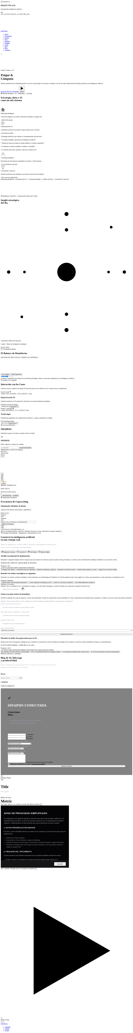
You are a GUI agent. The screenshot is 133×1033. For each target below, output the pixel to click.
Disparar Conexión (66, 766)
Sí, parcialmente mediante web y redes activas (75, 652)
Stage (6, 34)
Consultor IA (22, 552)
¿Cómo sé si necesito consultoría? (63, 582)
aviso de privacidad (38, 764)
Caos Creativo (6, 374)
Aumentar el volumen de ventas (67, 569)
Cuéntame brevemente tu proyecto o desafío (39, 762)
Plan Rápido (33, 552)
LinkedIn (7, 1027)
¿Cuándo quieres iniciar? (18, 746)
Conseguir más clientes (8, 569)
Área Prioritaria (7, 628)
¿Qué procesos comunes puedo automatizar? (14, 582)
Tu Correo (29, 736)
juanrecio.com (41, 821)
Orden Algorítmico (16, 374)
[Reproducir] (1, 1018)
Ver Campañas (14, 91)
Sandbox (7, 41)
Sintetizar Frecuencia (8, 524)
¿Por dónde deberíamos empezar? (84, 582)
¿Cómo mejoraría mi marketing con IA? (40, 582)
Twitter (7, 1030)
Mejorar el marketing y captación (46, 569)
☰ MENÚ (15, 495)
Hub (6, 46)
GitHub (7, 1029)
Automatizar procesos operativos (26, 569)
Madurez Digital (44, 552)
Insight (7, 38)
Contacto (7, 50)
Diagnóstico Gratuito (9, 552)
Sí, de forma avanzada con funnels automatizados (105, 652)
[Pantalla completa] (3, 1022)
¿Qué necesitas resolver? (18, 741)
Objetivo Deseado (7, 620)
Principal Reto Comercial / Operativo (15, 612)
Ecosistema (8, 36)
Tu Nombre (29, 734)
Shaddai (7, 43)
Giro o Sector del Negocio (11, 604)
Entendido (60, 864)
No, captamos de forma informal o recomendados (15, 652)
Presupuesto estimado (17, 751)
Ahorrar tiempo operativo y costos (87, 569)
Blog (6, 48)
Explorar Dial (5, 91)
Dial (6, 39)
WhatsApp (29, 738)
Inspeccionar (13, 406)
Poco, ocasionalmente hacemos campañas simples (45, 652)
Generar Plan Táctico (67, 634)
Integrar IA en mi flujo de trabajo (108, 569)
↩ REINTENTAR (6, 495)
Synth (6, 45)
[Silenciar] (1, 1022)
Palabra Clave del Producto (9, 522)
